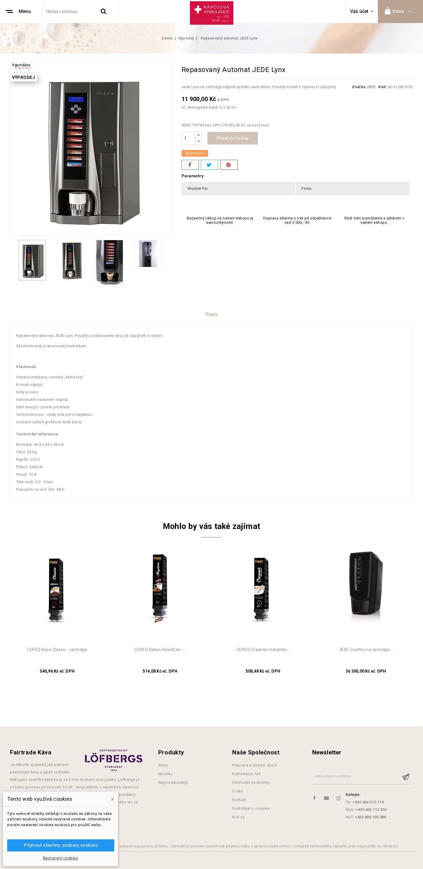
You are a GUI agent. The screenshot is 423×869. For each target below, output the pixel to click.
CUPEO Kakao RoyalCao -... (160, 649)
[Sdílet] (190, 165)
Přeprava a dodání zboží (254, 765)
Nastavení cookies (60, 858)
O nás (237, 791)
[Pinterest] (229, 165)
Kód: (382, 87)
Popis (211, 314)
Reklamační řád (246, 774)
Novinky (165, 774)
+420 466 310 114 (368, 802)
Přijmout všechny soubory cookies (61, 845)
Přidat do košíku (232, 138)
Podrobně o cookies (251, 808)
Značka (358, 87)
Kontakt (239, 800)
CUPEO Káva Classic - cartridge (57, 649)
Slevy (163, 765)
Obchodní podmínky (251, 782)
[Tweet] (209, 165)
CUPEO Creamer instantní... (263, 649)
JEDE (371, 87)
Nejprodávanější (173, 782)
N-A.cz (238, 817)
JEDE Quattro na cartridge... (366, 649)
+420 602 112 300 (371, 809)
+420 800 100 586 (370, 817)
